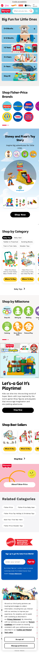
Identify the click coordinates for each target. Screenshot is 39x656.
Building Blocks (27, 242)
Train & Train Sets (10, 246)
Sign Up (31, 562)
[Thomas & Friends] (18, 117)
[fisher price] (21, 5)
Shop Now (20, 214)
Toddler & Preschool (10, 242)
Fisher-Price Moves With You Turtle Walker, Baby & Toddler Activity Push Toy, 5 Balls (10, 272)
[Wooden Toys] (28, 106)
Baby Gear (18, 238)
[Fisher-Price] (7, 106)
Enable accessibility (19, 1)
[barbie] (7, 5)
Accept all (20, 639)
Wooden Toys (24, 246)
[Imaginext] (7, 117)
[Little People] (18, 106)
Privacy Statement (14, 619)
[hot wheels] (14, 5)
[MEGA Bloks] (28, 117)
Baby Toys (7, 238)
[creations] (28, 5)
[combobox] (23, 10)
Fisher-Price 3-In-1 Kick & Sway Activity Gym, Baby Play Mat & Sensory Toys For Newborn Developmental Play (27, 272)
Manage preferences (19, 646)
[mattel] (2, 5)
